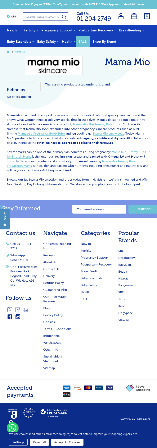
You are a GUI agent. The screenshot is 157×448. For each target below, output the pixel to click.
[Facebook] (18, 309)
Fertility (29, 30)
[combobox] (45, 16)
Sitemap (49, 368)
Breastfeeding (130, 30)
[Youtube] (26, 309)
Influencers (51, 336)
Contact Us (51, 269)
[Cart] (147, 16)
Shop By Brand (104, 41)
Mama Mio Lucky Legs (108, 133)
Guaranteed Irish (55, 290)
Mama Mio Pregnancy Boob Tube (41, 133)
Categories (95, 233)
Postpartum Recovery (95, 30)
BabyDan (124, 264)
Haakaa (123, 278)
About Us (49, 262)
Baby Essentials (19, 41)
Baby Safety (46, 41)
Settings (18, 442)
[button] (138, 388)
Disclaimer (143, 419)
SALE (83, 41)
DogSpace (125, 313)
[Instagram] (10, 309)
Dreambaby (126, 258)
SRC (121, 251)
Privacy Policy (53, 315)
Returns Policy (53, 283)
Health (67, 41)
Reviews (49, 255)
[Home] (8, 51)
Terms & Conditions (57, 329)
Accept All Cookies (67, 442)
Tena (121, 299)
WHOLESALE (52, 342)
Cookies (49, 322)
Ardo (121, 306)
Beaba (122, 271)
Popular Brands (128, 237)
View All (123, 320)
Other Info (50, 349)
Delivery (49, 276)
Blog (46, 308)
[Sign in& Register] (121, 16)
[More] (37, 30)
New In (12, 30)
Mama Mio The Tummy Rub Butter (97, 124)
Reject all (39, 442)
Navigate (55, 233)
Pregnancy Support (56, 30)
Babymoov (125, 285)
